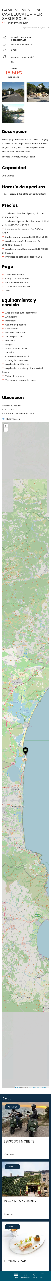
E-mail (14, 49)
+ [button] (6, 426)
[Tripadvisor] (13, 62)
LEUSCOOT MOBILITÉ (19, 1141)
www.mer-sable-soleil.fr (23, 57)
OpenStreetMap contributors (38, 1087)
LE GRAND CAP (15, 1261)
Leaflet (17, 1087)
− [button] (6, 430)
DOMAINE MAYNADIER (20, 1201)
